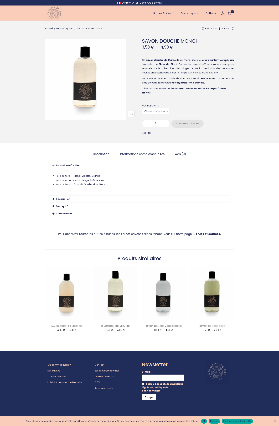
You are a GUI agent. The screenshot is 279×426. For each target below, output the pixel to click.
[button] (139, 165)
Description (101, 154)
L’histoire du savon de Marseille (64, 382)
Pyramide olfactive (68, 165)
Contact (99, 364)
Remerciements (104, 388)
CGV (97, 382)
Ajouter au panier (187, 123)
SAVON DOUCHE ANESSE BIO (67, 326)
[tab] (101, 154)
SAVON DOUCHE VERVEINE (115, 326)
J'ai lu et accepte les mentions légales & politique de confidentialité (162, 387)
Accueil (49, 28)
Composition (64, 213)
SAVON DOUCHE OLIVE (212, 326)
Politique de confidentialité (237, 421)
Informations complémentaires (142, 154)
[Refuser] (275, 421)
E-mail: (146, 371)
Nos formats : (150, 105)
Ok (204, 421)
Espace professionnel (107, 370)
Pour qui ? (62, 206)
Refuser (214, 421)
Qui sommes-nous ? (59, 364)
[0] (230, 13)
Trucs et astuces (208, 234)
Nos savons (53, 370)
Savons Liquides (65, 28)
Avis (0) (180, 154)
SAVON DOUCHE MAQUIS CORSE (163, 326)
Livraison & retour (104, 376)
